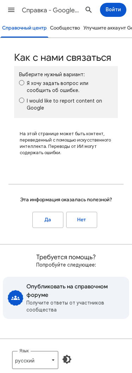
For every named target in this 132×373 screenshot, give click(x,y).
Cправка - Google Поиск (50, 10)
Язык (24, 350)
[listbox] (35, 360)
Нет (81, 220)
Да (47, 220)
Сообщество (65, 28)
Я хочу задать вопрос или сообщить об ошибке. (57, 86)
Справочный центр (24, 28)
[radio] (21, 82)
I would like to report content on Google (64, 104)
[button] (11, 9)
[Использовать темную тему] (66, 359)
